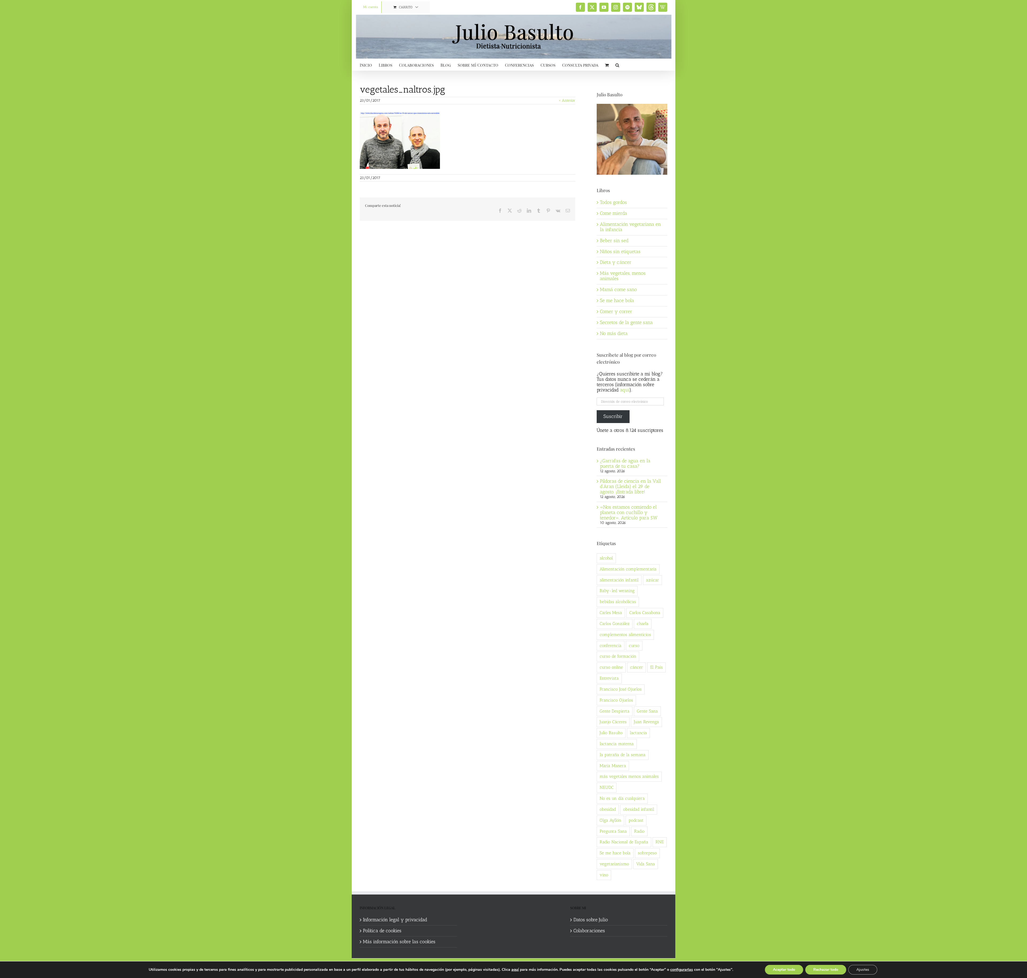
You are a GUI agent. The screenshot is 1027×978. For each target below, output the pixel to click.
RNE (660, 841)
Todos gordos (613, 202)
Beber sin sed (614, 240)
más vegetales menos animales (629, 776)
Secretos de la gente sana (626, 322)
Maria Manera (613, 765)
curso (634, 645)
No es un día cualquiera (622, 798)
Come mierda (613, 213)
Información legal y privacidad (395, 920)
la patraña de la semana (623, 754)
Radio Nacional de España (624, 841)
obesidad (608, 809)
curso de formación (618, 656)
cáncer (636, 667)
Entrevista (609, 678)
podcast (636, 820)
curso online (611, 667)
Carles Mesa (611, 612)
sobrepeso (647, 852)
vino (604, 874)
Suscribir (613, 416)
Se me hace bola (617, 300)
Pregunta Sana (613, 831)
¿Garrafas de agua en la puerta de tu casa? (625, 463)
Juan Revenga (646, 721)
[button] (617, 64)
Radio (639, 831)
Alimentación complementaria (628, 569)
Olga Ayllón (610, 820)
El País (656, 667)
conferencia (611, 645)
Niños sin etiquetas (620, 251)
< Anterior (567, 100)
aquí (515, 969)
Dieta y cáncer (615, 262)
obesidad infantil (638, 809)
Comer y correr (616, 311)
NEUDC (607, 787)
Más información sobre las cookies (399, 942)
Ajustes (862, 969)
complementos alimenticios (625, 634)
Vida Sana (645, 863)
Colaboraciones (589, 931)
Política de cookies (382, 931)
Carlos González (615, 623)
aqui (624, 390)
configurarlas (681, 969)
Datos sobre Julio (590, 920)
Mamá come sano (618, 289)
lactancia (638, 732)
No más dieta (614, 333)
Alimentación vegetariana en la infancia (630, 227)
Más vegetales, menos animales (623, 275)
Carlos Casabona (644, 612)
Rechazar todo (825, 969)
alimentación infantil (619, 580)
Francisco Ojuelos (616, 700)
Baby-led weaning (617, 590)
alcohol (606, 558)
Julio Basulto (611, 732)
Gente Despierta (615, 711)
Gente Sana (647, 711)
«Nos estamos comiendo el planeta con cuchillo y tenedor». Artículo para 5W (628, 512)
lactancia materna (617, 743)
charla (643, 623)
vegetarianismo (614, 863)
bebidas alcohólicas (618, 601)
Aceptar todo (784, 969)
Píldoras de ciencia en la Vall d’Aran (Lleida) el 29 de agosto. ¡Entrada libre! (630, 486)
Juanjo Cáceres (613, 721)
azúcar (652, 580)
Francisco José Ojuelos (621, 689)
